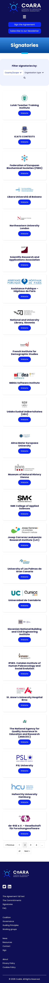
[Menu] (24, 17)
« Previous (9, 845)
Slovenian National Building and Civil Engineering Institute (24, 631)
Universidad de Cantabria (24, 600)
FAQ (4, 908)
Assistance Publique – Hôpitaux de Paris (24, 290)
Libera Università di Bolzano (24, 196)
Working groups (10, 929)
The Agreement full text (14, 896)
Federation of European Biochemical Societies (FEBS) (24, 167)
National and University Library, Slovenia (24, 321)
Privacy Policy (9, 963)
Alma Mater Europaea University (24, 444)
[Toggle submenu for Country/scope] (20, 72)
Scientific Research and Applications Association (24, 258)
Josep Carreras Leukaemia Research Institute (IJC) (24, 539)
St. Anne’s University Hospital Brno (24, 699)
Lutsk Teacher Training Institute (24, 107)
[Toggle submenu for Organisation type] (42, 72)
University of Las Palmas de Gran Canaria (25, 570)
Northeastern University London (24, 227)
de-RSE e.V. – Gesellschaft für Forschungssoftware (24, 827)
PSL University (24, 765)
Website (24, 113)
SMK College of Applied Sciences (24, 507)
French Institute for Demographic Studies (24, 353)
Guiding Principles (11, 925)
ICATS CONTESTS (24, 136)
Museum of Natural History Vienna (24, 476)
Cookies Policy (9, 967)
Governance (8, 921)
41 (19, 851)
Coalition (7, 917)
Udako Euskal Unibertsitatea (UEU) (24, 413)
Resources (7, 942)
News (5, 938)
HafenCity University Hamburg (24, 796)
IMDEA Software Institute (24, 382)
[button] (24, 77)
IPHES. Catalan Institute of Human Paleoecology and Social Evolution (24, 665)
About (5, 959)
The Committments (12, 900)
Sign (4, 950)
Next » (27, 851)
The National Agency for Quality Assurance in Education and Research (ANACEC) (24, 732)
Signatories (8, 904)
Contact (6, 946)
